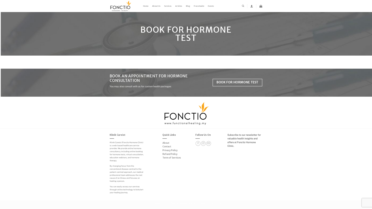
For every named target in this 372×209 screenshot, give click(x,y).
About (165, 142)
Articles (178, 6)
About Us (156, 6)
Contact (166, 146)
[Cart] (260, 6)
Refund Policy (169, 154)
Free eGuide (199, 6)
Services (167, 6)
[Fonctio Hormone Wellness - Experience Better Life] (124, 6)
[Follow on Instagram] (203, 143)
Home (145, 6)
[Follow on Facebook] (198, 143)
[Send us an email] (208, 143)
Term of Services (171, 157)
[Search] (243, 6)
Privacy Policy (170, 150)
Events (211, 6)
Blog (188, 6)
